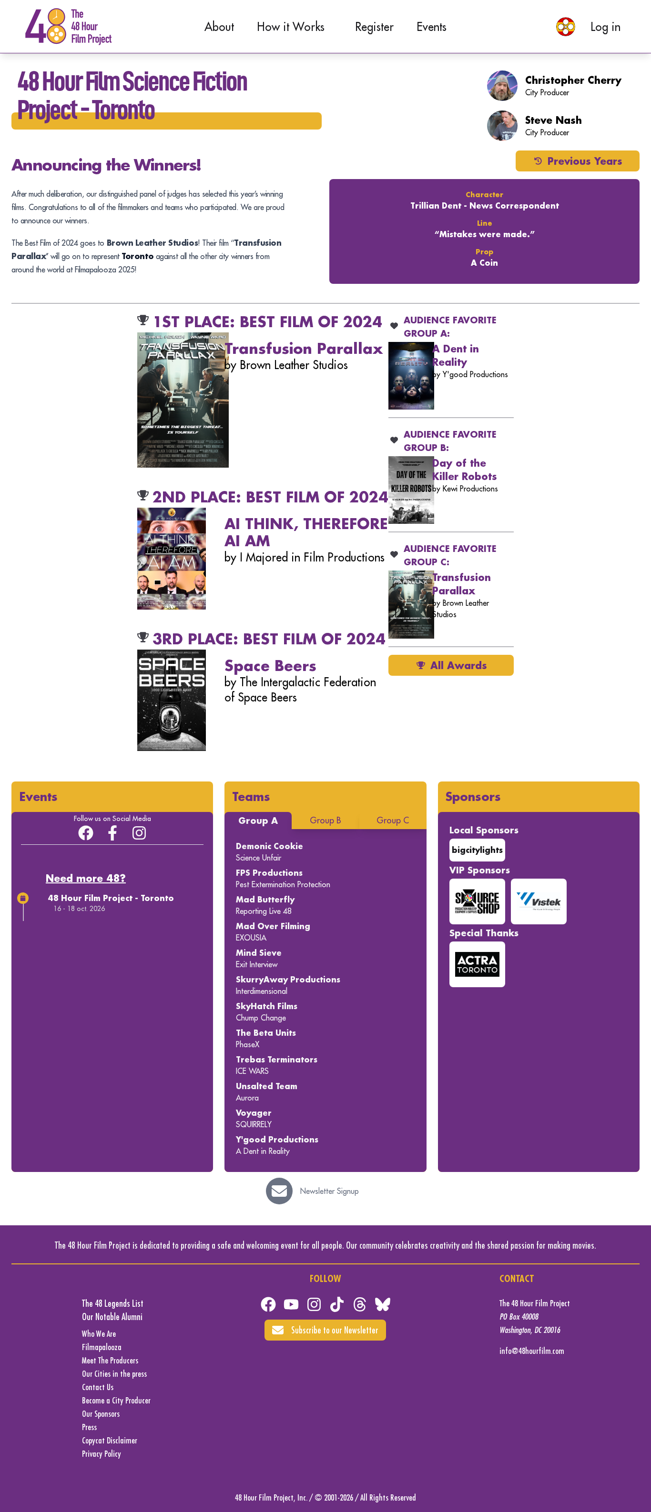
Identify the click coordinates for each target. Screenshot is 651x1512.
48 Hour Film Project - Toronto (111, 898)
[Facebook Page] (112, 833)
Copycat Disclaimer (109, 1440)
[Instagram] (139, 833)
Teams (251, 796)
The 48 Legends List (112, 1303)
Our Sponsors (101, 1414)
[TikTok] (337, 1304)
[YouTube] (291, 1304)
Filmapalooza (102, 1347)
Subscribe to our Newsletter (334, 1329)
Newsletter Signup (329, 1191)
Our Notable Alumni (112, 1316)
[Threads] (359, 1304)
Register (374, 27)
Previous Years (585, 161)
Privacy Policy (101, 1454)
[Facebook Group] (85, 833)
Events (432, 27)
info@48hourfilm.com (531, 1351)
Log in (605, 27)
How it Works (291, 27)
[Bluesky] (382, 1304)
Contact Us (97, 1387)
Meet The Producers (110, 1360)
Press (89, 1427)
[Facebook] (268, 1304)
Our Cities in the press (114, 1374)
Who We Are (99, 1334)
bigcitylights (477, 850)
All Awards (458, 665)
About (219, 27)
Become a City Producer (116, 1400)
